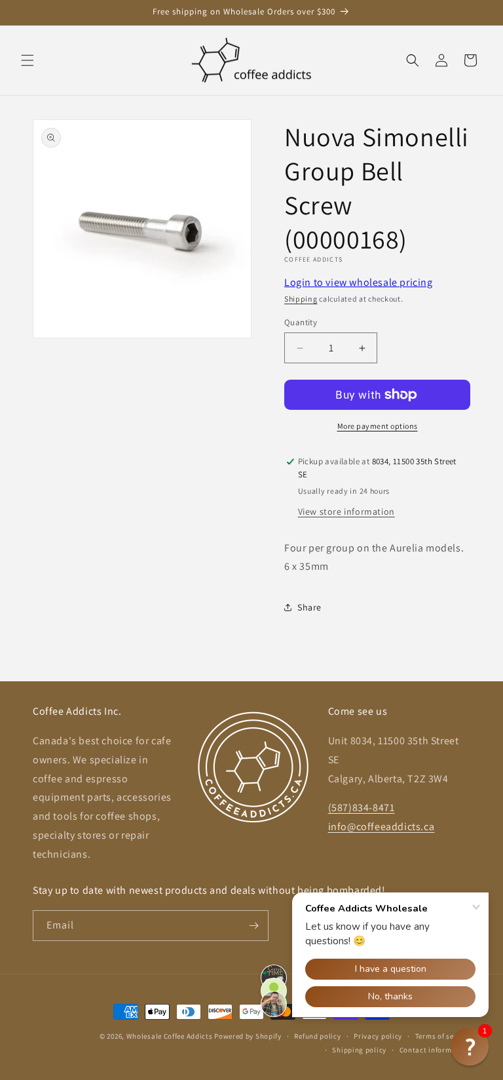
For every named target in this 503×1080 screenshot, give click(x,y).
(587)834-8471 (361, 807)
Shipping (301, 299)
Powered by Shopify (248, 1036)
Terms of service (442, 1036)
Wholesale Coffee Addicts (169, 1036)
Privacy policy (378, 1036)
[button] (27, 60)
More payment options (377, 426)
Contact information (435, 1049)
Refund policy (317, 1036)
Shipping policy (359, 1049)
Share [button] (309, 607)
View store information (346, 511)
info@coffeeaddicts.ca (381, 826)
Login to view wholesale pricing (358, 282)
